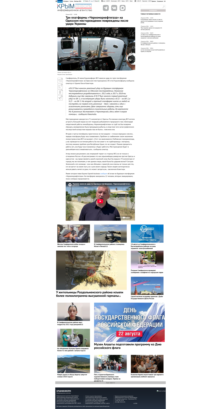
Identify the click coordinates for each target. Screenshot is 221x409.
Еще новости (110, 383)
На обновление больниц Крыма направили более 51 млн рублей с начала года (73, 349)
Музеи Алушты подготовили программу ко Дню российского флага (127, 346)
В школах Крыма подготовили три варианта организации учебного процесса (147, 376)
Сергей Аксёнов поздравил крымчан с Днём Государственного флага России (147, 297)
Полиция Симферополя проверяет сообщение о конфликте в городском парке (147, 271)
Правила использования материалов (124, 396)
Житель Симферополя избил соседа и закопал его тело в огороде (71, 245)
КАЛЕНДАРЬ (153, 10)
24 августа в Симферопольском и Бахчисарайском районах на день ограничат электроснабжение (151, 36)
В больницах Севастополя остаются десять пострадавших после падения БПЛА (152, 21)
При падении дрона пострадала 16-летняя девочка (151, 28)
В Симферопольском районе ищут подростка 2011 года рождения (69, 323)
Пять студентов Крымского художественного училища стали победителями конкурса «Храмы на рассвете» (107, 378)
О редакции (160, 1)
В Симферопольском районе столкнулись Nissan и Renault (153, 43)
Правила (154, 1)
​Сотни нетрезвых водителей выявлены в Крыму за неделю (153, 50)
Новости (60, 1)
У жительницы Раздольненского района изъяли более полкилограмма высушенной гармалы (89, 294)
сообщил (103, 173)
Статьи (71, 1)
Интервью (66, 1)
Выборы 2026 (77, 1)
